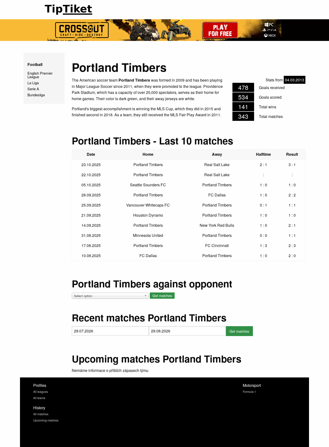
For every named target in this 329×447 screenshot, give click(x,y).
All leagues (40, 391)
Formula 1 (249, 391)
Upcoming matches (46, 420)
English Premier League (40, 75)
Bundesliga (36, 94)
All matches (40, 414)
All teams (39, 398)
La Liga (33, 82)
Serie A (33, 88)
